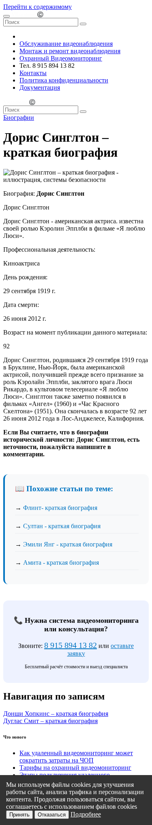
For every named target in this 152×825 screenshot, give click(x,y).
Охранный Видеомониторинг (60, 58)
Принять (19, 815)
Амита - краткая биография (61, 562)
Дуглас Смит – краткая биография (50, 720)
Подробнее (86, 814)
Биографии (18, 117)
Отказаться (52, 815)
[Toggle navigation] (6, 16)
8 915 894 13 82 (70, 645)
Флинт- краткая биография (60, 507)
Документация (39, 87)
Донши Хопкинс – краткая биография (55, 713)
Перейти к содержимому (37, 6)
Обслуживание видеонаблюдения (66, 43)
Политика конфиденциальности (63, 80)
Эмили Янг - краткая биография (67, 544)
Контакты (33, 72)
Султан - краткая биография (62, 526)
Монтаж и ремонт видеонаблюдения (69, 51)
